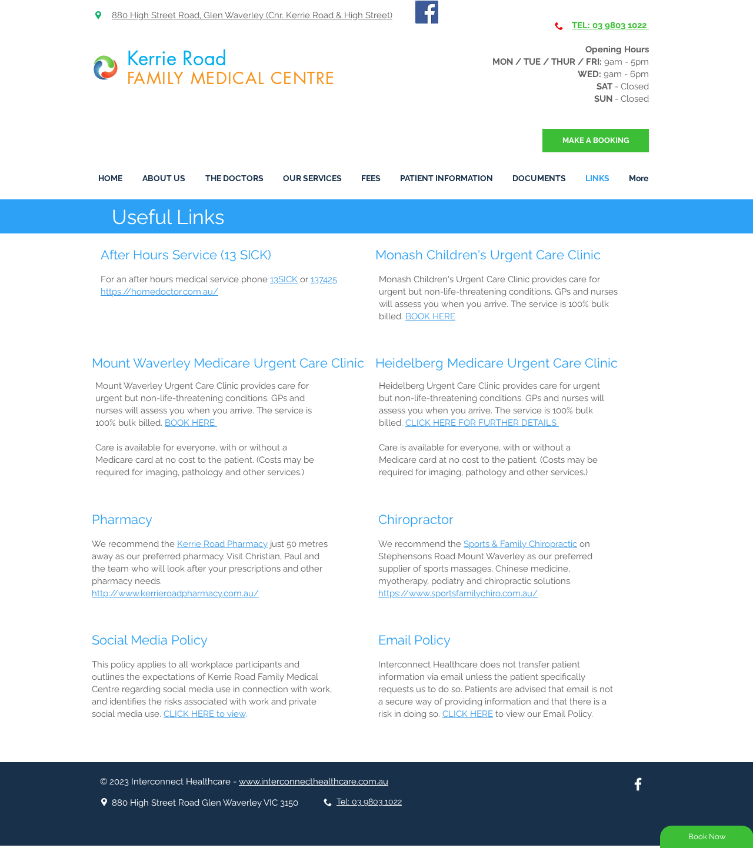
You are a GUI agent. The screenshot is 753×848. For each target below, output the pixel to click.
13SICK (284, 279)
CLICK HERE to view (204, 714)
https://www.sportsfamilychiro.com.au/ (458, 593)
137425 (324, 279)
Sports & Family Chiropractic (520, 544)
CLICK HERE (467, 714)
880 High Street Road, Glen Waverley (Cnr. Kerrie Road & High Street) (252, 15)
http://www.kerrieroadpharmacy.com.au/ (175, 593)
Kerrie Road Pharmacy (222, 544)
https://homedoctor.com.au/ (159, 291)
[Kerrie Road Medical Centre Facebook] (638, 784)
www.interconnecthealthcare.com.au (313, 781)
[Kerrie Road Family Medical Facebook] (426, 12)
